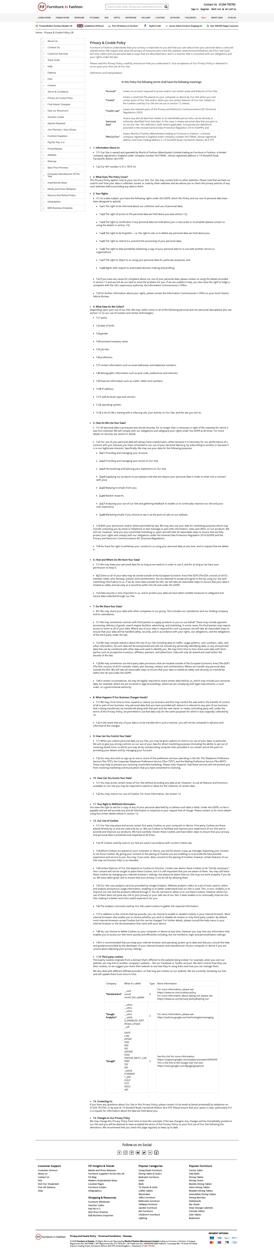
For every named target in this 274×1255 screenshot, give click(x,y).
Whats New (217, 17)
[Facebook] (119, 1153)
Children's (190, 17)
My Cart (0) (230, 9)
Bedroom (79, 17)
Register (205, 9)
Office (117, 17)
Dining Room (62, 17)
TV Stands (94, 17)
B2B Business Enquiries (100, 1215)
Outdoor (175, 17)
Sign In (195, 9)
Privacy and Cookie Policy (83, 1236)
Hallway (145, 17)
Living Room (44, 17)
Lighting (160, 17)
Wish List (216, 9)
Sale (203, 17)
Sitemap (127, 1236)
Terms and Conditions (109, 1236)
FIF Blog (232, 17)
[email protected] (200, 1104)
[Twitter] (144, 1153)
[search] (166, 6)
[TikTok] (156, 1153)
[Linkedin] (150, 1153)
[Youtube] (138, 1153)
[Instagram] (125, 1153)
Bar (106, 17)
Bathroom (130, 17)
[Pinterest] (132, 1153)
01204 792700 (148, 1246)
